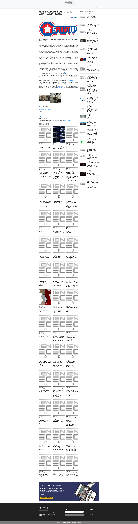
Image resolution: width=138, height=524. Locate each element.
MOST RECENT (47, 7)
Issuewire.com (55, 44)
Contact (92, 514)
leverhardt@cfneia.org (44, 78)
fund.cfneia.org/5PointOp (64, 72)
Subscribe (74, 515)
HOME (41, 7)
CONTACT (57, 7)
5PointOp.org (70, 80)
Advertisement (93, 513)
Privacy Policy (93, 511)
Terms (91, 509)
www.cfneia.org (60, 87)
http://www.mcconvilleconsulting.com (47, 116)
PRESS (52, 7)
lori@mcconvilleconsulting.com (45, 109)
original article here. (68, 120)
